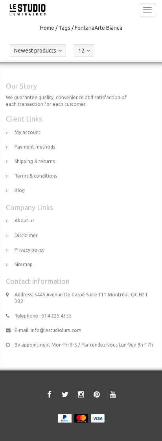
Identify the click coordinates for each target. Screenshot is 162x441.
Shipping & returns (35, 161)
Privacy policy (29, 249)
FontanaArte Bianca (98, 28)
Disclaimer (26, 235)
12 (81, 50)
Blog (20, 190)
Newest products (35, 50)
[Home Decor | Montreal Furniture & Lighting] (25, 10)
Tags (64, 28)
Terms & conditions (36, 175)
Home (47, 28)
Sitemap (24, 264)
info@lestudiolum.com (56, 330)
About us (24, 220)
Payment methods (35, 146)
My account (27, 132)
